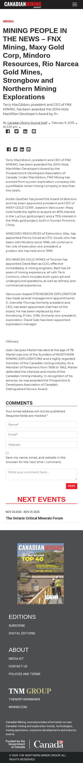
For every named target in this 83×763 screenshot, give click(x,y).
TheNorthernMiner (24, 699)
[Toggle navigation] (74, 4)
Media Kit (16, 658)
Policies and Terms (24, 674)
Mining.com (18, 707)
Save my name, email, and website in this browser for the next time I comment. (35, 460)
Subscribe (17, 625)
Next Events (41, 499)
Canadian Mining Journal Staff (27, 123)
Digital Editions (22, 633)
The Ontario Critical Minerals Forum (34, 518)
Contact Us (18, 666)
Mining (8, 21)
